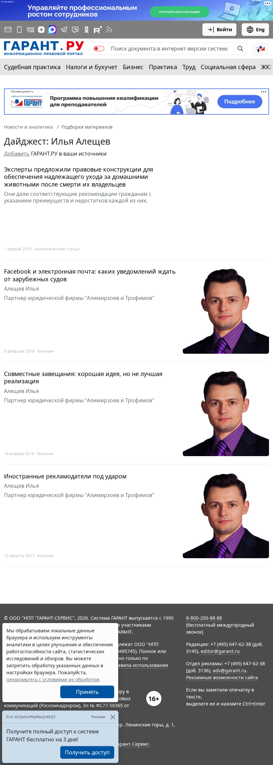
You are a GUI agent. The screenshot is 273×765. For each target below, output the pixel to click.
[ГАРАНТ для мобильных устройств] (19, 30)
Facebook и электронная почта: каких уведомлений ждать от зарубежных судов (90, 275)
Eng (260, 29)
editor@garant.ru (220, 651)
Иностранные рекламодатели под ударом (65, 476)
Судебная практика (32, 67)
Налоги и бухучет (92, 67)
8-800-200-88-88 (204, 618)
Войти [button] (224, 29)
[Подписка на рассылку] (8, 30)
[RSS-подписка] (109, 30)
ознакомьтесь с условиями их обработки (52, 679)
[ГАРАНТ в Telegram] (64, 30)
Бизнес (133, 67)
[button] (260, 48)
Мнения (45, 351)
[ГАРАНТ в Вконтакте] (31, 30)
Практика (163, 67)
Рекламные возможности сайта (222, 677)
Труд (188, 67)
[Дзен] (41, 29)
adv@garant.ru (229, 670)
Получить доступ (87, 752)
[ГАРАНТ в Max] (52, 29)
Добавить (17, 153)
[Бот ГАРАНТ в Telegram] (75, 30)
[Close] (112, 716)
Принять (87, 692)
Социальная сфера (228, 67)
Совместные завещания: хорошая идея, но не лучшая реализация (83, 377)
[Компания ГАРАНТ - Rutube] (98, 30)
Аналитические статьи (57, 248)
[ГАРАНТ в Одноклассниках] (87, 30)
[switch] (99, 48)
